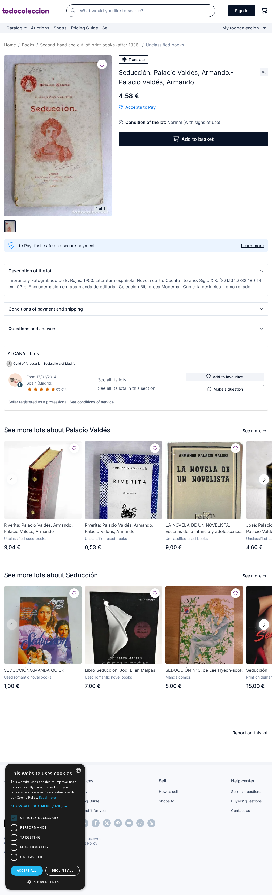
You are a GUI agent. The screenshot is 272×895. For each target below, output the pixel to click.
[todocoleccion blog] (151, 823)
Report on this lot (250, 732)
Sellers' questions (246, 791)
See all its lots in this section (126, 388)
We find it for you (91, 810)
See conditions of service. (92, 402)
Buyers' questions (246, 801)
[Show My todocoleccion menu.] (264, 28)
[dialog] (45, 827)
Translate (137, 59)
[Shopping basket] (264, 10)
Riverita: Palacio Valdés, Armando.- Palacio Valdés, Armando (39, 528)
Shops (60, 27)
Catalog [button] (14, 27)
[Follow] (102, 64)
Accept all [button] (27, 870)
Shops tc (166, 801)
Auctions (40, 27)
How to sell (168, 791)
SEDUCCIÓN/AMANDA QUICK (34, 670)
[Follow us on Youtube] (129, 823)
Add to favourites (228, 376)
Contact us (240, 810)
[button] (136, 271)
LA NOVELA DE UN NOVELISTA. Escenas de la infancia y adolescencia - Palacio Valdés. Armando (203, 528)
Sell (105, 27)
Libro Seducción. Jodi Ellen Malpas (120, 670)
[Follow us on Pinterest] (118, 823)
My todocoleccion (240, 27)
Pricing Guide (84, 27)
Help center (242, 780)
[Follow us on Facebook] (96, 823)
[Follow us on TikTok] (140, 823)
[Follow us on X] (107, 823)
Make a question (228, 389)
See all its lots (112, 379)
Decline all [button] (62, 870)
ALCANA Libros (23, 353)
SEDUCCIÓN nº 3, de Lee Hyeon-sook (204, 670)
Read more (47, 797)
